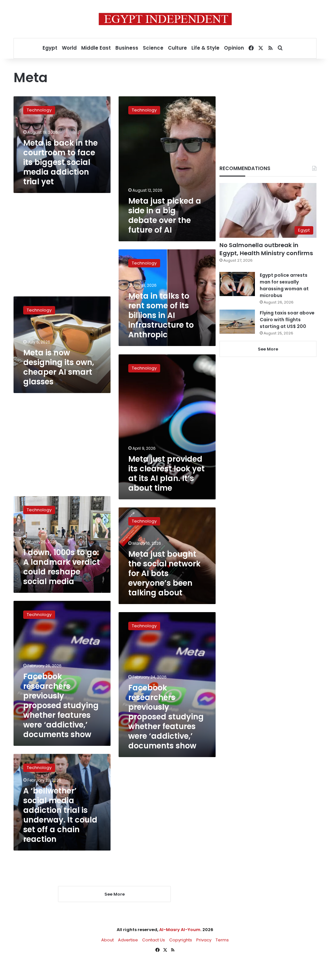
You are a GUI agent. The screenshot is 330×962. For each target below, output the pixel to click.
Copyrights (180, 940)
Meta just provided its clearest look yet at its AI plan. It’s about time (166, 473)
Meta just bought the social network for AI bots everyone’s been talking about (164, 573)
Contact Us (153, 940)
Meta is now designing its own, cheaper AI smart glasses (58, 367)
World (69, 47)
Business (126, 47)
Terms (222, 940)
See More (268, 349)
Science (153, 47)
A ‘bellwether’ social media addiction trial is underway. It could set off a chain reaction (60, 814)
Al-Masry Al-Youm (179, 930)
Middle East (96, 47)
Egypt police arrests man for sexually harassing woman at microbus (284, 285)
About (107, 940)
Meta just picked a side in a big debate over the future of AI (164, 215)
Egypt (50, 47)
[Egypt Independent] (165, 19)
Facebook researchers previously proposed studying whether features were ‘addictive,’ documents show (61, 705)
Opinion (234, 47)
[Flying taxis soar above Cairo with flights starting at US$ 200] (237, 322)
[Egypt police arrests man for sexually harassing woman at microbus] (237, 284)
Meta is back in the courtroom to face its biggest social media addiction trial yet (60, 162)
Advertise (128, 940)
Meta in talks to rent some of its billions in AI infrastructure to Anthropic (161, 315)
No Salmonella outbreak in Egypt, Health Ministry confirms (266, 249)
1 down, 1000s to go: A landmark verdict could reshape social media (61, 567)
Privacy (203, 940)
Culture (177, 47)
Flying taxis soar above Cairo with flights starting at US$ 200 (287, 320)
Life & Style (205, 47)
